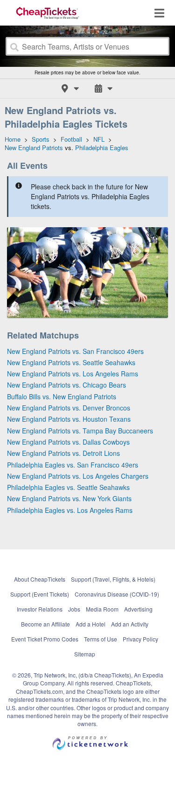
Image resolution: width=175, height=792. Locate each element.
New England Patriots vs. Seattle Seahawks (71, 362)
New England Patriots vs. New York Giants (69, 498)
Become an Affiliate (45, 624)
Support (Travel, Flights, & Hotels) (113, 579)
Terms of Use (100, 639)
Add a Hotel (90, 624)
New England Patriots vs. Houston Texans (69, 419)
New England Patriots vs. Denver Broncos (68, 407)
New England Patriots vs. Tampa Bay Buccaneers (80, 430)
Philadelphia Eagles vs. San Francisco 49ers (72, 464)
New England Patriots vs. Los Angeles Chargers (77, 476)
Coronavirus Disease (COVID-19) (117, 594)
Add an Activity (129, 624)
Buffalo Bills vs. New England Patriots (61, 396)
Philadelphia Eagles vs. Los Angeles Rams (70, 510)
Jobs (74, 609)
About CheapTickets (39, 579)
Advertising (138, 609)
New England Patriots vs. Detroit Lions (63, 453)
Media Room (102, 609)
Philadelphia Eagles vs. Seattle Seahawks (68, 487)
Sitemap (84, 654)
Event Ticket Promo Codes (44, 639)
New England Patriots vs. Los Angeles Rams (72, 373)
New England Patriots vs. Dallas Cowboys (68, 441)
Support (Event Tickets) (39, 594)
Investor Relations (40, 609)
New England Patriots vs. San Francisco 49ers (75, 351)
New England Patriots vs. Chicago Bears (66, 384)
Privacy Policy (140, 639)
